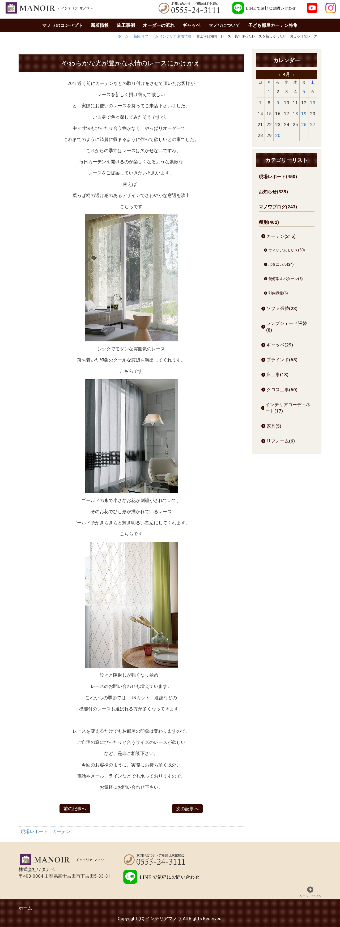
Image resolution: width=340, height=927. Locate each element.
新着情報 (100, 25)
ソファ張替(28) (282, 308)
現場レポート (34, 831)
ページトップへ (310, 896)
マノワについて (224, 25)
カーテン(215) (281, 236)
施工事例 (126, 25)
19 (304, 113)
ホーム (123, 36)
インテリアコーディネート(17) (288, 408)
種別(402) (269, 222)
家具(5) (273, 426)
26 (304, 124)
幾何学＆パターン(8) (285, 279)
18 (295, 113)
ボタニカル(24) (281, 264)
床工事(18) (277, 374)
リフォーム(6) (280, 441)
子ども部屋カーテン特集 (273, 25)
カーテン (61, 831)
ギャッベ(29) (279, 344)
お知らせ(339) (273, 191)
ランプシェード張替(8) (286, 326)
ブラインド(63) (282, 359)
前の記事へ (74, 808)
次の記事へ (187, 808)
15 (269, 113)
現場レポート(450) (278, 176)
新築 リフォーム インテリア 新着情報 (162, 36)
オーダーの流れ (159, 25)
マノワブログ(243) (278, 206)
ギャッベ (191, 25)
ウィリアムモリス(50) (286, 250)
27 (312, 124)
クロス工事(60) (282, 389)
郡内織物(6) (278, 293)
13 (312, 102)
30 (277, 135)
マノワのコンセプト (62, 25)
